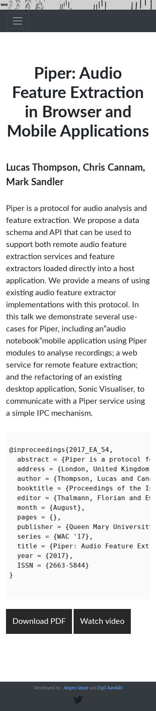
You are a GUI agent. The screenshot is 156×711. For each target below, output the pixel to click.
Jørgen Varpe (75, 688)
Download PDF (39, 621)
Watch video (102, 621)
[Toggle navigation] (17, 21)
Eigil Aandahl (110, 688)
